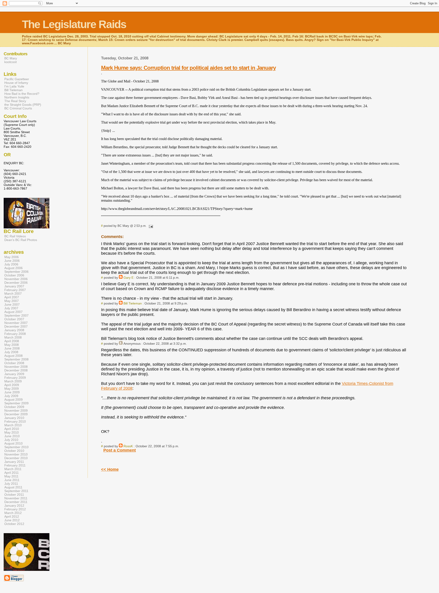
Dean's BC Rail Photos (20, 240)
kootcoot (10, 62)
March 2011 (12, 469)
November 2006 (16, 279)
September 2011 (16, 491)
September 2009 (16, 403)
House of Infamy (16, 83)
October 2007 (14, 319)
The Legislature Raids (74, 24)
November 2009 (16, 410)
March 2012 (13, 513)
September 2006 (16, 271)
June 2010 (12, 436)
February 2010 (15, 421)
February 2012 (15, 509)
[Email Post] (150, 226)
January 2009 (14, 374)
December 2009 (16, 414)
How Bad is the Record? (21, 93)
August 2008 (13, 355)
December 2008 (16, 370)
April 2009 (11, 385)
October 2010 (14, 451)
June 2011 (11, 480)
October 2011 (14, 494)
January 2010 (14, 418)
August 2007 (13, 312)
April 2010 (11, 429)
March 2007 (13, 293)
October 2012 (14, 524)
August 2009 (13, 399)
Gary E (128, 277)
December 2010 (16, 458)
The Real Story (15, 101)
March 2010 (13, 425)
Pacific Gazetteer (16, 79)
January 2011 (14, 461)
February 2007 (15, 290)
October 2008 (14, 363)
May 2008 (11, 345)
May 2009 (11, 388)
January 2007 (14, 286)
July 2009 (11, 396)
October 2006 (14, 275)
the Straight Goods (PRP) (22, 104)
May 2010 (11, 432)
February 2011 (15, 465)
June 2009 (12, 392)
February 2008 (15, 334)
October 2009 (14, 407)
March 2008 (13, 337)
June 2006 (12, 260)
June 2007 (12, 304)
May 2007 (11, 301)
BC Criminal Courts (18, 108)
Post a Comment (119, 450)
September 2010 (16, 447)
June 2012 (12, 520)
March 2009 (13, 381)
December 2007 (16, 326)
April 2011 (11, 472)
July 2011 (11, 483)
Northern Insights (16, 97)
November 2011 (15, 498)
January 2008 (14, 330)
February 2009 (15, 377)
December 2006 (16, 282)
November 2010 (16, 454)
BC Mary (10, 58)
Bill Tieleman (132, 303)
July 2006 (11, 264)
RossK (128, 446)
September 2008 (16, 359)
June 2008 (12, 348)
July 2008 (11, 352)
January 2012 (14, 505)
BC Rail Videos (15, 236)
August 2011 (13, 487)
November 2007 (16, 323)
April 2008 (11, 341)
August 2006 (13, 268)
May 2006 (11, 257)
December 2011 (15, 502)
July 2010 (11, 440)
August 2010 (13, 443)
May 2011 (11, 476)
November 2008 (16, 366)
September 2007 (16, 315)
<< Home (110, 469)
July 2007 (11, 308)
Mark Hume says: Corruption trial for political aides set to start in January (188, 68)
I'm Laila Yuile (14, 86)
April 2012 (11, 516)
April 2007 (11, 297)
